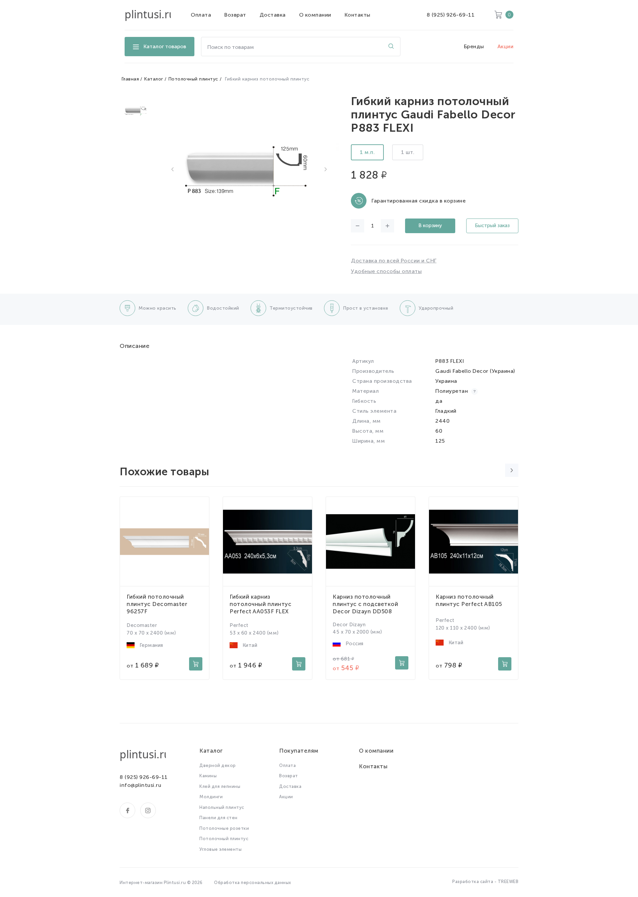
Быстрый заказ (492, 225)
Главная (130, 79)
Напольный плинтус (221, 807)
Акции (505, 46)
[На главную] (148, 15)
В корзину (430, 225)
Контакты (358, 15)
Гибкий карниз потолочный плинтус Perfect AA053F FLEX (260, 604)
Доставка (273, 15)
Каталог (153, 79)
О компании (315, 15)
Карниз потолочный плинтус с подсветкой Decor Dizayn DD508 (365, 604)
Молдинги (211, 796)
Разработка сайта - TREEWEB (485, 881)
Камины (208, 775)
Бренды (474, 46)
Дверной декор (217, 765)
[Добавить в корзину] (195, 664)
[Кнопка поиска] (391, 46)
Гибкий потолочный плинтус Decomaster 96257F (157, 604)
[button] (172, 169)
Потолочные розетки (224, 828)
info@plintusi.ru (140, 785)
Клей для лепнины (219, 786)
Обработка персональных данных (252, 882)
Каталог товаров (165, 46)
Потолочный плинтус (193, 79)
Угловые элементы (220, 849)
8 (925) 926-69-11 (451, 15)
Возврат (235, 15)
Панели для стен (218, 817)
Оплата (201, 15)
